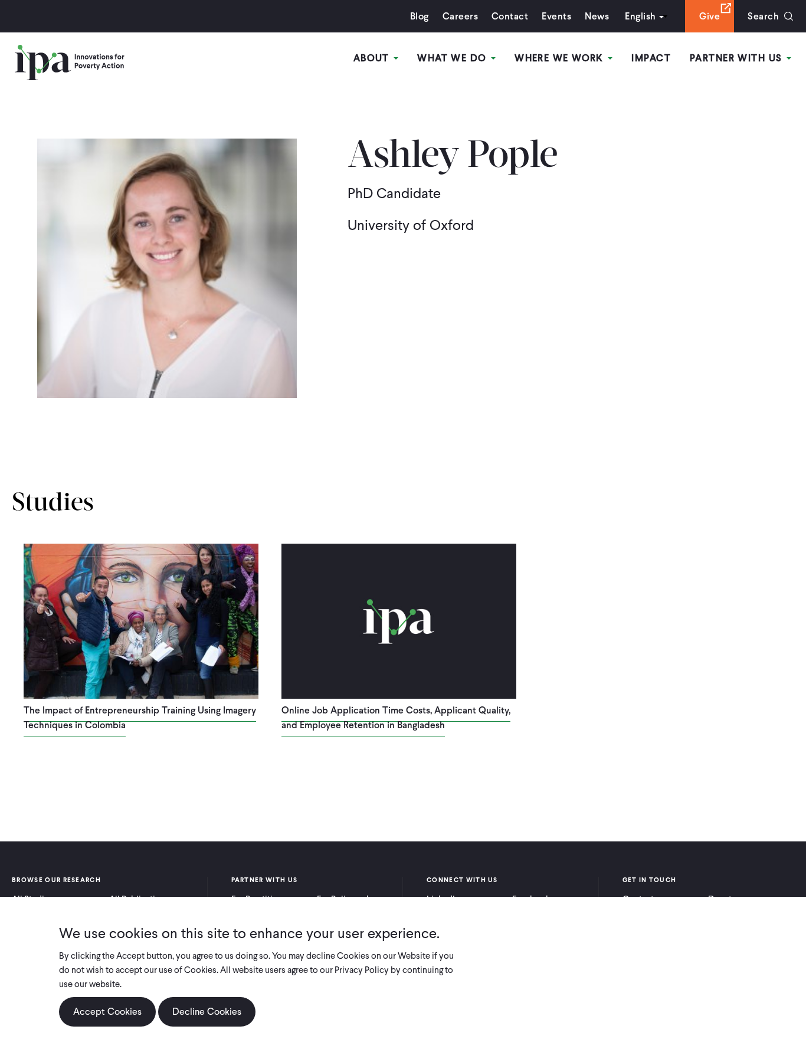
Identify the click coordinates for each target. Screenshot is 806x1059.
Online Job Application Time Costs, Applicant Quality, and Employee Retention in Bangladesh (395, 717)
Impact (651, 58)
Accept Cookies (107, 1011)
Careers (460, 16)
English (640, 16)
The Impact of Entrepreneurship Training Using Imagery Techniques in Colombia (140, 717)
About (373, 58)
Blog (419, 16)
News (597, 16)
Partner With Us (737, 58)
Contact (510, 16)
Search (763, 16)
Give (709, 16)
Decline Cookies (206, 1011)
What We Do (453, 58)
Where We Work (561, 58)
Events (556, 16)
